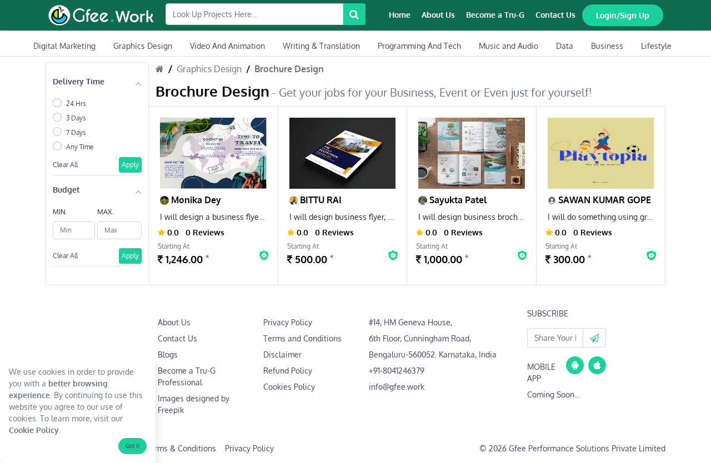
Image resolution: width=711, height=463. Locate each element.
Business (607, 46)
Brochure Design (289, 68)
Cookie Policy (34, 430)
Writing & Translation (321, 46)
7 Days (76, 132)
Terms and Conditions (302, 338)
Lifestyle (656, 46)
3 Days (76, 118)
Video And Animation (227, 46)
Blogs (168, 354)
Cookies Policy (289, 386)
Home (399, 14)
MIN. (60, 212)
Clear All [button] (65, 164)
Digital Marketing (64, 46)
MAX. (105, 212)
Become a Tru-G (495, 14)
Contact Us (555, 14)
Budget (66, 189)
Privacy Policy (287, 322)
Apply (130, 164)
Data (564, 46)
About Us (438, 14)
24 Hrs (76, 103)
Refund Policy (287, 370)
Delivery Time (78, 81)
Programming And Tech (419, 46)
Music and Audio (508, 46)
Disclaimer (282, 354)
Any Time (80, 147)
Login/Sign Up (622, 15)
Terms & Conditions (181, 448)
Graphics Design (142, 46)
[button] (594, 338)
